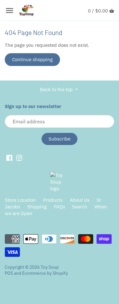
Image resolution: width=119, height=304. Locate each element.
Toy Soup (50, 267)
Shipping (37, 207)
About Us (79, 200)
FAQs (59, 207)
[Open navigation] (9, 10)
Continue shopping (32, 59)
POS (9, 273)
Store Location (20, 200)
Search (79, 207)
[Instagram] (19, 157)
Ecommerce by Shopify (45, 273)
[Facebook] (9, 157)
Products (53, 200)
